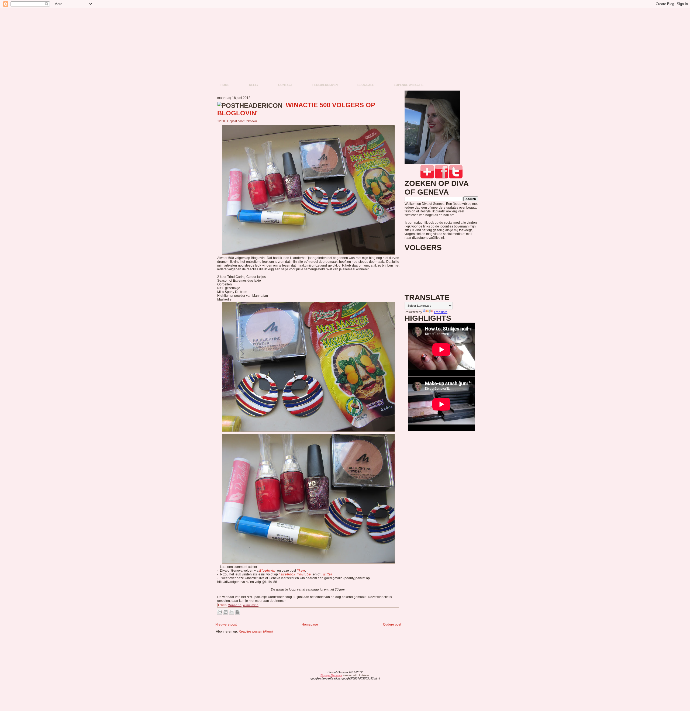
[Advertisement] (310, 645)
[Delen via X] (231, 612)
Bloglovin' (267, 570)
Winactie (235, 605)
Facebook (287, 574)
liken (301, 570)
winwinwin (250, 605)
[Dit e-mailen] (219, 612)
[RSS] (302, 675)
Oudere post (392, 624)
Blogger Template (331, 675)
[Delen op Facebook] (237, 612)
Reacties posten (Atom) (256, 631)
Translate (440, 312)
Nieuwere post (226, 624)
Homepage (310, 624)
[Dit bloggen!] (225, 612)
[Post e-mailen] (261, 121)
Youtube (304, 574)
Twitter (326, 574)
